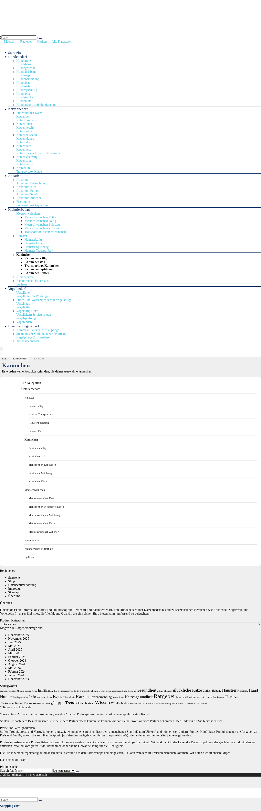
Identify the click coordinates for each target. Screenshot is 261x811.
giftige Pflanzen (164, 691)
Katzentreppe (24, 164)
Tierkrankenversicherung (38, 703)
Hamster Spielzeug (36, 247)
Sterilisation (218, 697)
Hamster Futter (34, 243)
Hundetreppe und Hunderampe (36, 104)
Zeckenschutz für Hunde (195, 703)
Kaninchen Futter (36, 273)
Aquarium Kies (26, 187)
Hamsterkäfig (33, 239)
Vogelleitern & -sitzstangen (33, 314)
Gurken (207, 690)
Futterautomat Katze (29, 113)
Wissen (102, 702)
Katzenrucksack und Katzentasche (38, 153)
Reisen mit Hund (184, 697)
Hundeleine (23, 64)
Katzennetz (23, 149)
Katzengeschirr (26, 127)
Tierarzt (231, 696)
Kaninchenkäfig (35, 258)
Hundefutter (24, 60)
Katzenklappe (25, 138)
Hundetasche (24, 97)
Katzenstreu (24, 160)
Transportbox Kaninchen (42, 265)
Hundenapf (23, 75)
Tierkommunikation (11, 703)
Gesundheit (146, 690)
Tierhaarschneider (27, 341)
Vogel (91, 703)
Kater (49, 697)
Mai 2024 (14, 668)
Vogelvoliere (24, 322)
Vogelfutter (23, 292)
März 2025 (15, 653)
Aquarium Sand (26, 194)
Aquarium (22, 179)
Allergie (20, 691)
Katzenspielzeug (27, 157)
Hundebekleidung (27, 79)
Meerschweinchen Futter (40, 217)
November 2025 (18, 638)
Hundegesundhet (20, 697)
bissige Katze (31, 691)
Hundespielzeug (26, 90)
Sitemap (13, 592)
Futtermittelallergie (89, 691)
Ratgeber (26, 41)
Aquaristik (15, 176)
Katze (58, 696)
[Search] (40, 38)
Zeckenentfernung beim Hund (168, 703)
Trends (71, 702)
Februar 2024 (16, 671)
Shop (11, 581)
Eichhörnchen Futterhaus (32, 280)
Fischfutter (23, 201)
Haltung (216, 690)
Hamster (21, 236)
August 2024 (16, 664)
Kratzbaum (23, 168)
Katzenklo (23, 142)
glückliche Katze (187, 690)
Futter (77, 691)
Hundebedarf (17, 57)
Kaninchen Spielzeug (38, 269)
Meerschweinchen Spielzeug (42, 224)
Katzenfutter (24, 124)
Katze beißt (69, 697)
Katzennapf (23, 146)
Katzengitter (24, 131)
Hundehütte (23, 101)
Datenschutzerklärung (22, 585)
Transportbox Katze (29, 171)
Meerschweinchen (28, 213)
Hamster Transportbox (38, 250)
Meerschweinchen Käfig (40, 221)
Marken (42, 41)
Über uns (14, 596)
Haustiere (242, 690)
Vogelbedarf (17, 289)
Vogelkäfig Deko (27, 311)
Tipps (58, 702)
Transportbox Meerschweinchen (45, 232)
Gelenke (132, 691)
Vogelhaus (23, 303)
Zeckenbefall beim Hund (141, 703)
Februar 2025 (16, 657)
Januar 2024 (16, 675)
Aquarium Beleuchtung (31, 183)
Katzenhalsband (26, 135)
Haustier (229, 690)
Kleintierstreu (25, 277)
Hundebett (23, 82)
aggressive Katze (8, 691)
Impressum (15, 588)
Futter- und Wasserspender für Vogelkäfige (43, 300)
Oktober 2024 (17, 660)
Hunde (6, 696)
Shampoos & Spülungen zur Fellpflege (41, 333)
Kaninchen (23, 254)
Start (4, 358)
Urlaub (82, 703)
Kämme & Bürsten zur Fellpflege (37, 330)
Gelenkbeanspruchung (116, 691)
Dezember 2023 (18, 679)
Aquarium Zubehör (28, 198)
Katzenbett (23, 116)
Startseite (15, 53)
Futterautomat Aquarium (32, 205)
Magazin (9, 41)
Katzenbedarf (18, 109)
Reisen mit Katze (202, 697)
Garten (102, 691)
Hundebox (23, 93)
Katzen (82, 696)
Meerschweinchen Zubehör (42, 228)
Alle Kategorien (62, 41)
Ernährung (45, 690)
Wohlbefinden (120, 703)
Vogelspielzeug (26, 318)
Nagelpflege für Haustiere (33, 337)
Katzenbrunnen (26, 120)
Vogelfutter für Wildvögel (32, 296)
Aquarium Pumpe (27, 190)
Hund (253, 690)
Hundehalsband (26, 71)
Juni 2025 (14, 642)
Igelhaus (21, 284)
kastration (41, 697)
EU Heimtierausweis (63, 691)
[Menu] (1, 349)
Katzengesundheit (139, 697)
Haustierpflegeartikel (23, 326)
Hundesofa (23, 86)
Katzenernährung (101, 697)
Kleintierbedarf (19, 210)
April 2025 (15, 649)
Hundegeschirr (25, 68)
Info (32, 696)
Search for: (7, 770)
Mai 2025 (14, 646)
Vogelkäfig (23, 307)
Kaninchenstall (34, 262)
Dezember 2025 (18, 635)
